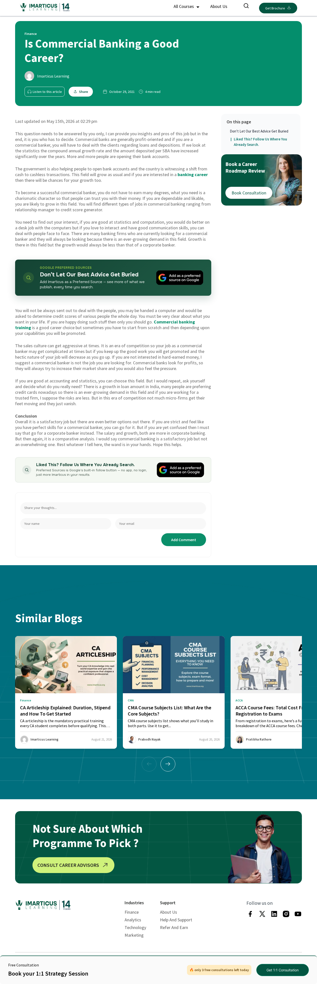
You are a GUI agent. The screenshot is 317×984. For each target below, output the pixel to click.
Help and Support (176, 920)
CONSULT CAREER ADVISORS (68, 865)
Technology (135, 927)
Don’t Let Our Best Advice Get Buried (259, 131)
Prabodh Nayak (149, 739)
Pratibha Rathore (258, 739)
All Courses (184, 6)
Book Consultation (249, 193)
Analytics (133, 920)
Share (83, 91)
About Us (218, 6)
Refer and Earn (174, 927)
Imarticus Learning (53, 76)
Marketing (134, 935)
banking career (193, 174)
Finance (132, 912)
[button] (167, 764)
